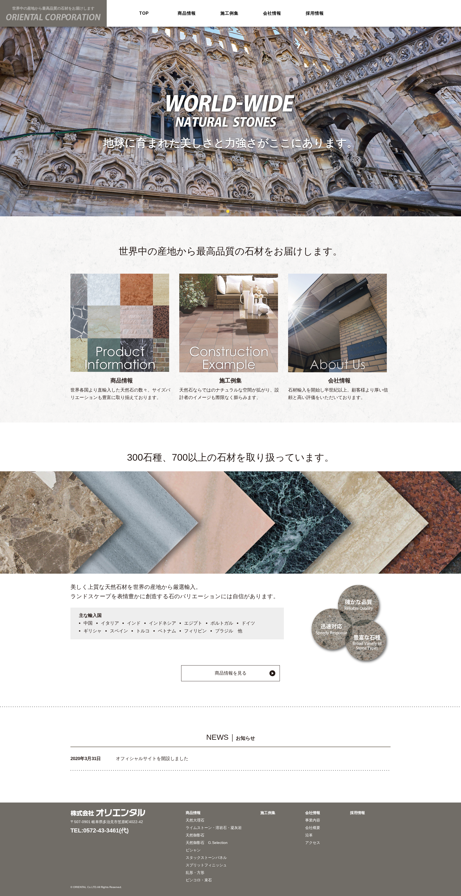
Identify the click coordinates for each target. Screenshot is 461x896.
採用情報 (315, 13)
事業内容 (312, 820)
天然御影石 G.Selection (207, 842)
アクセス (312, 842)
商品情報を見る (231, 673)
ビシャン (193, 850)
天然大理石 (195, 820)
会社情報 (272, 13)
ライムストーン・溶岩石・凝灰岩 (214, 827)
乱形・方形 (195, 872)
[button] (222, 211)
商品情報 (187, 13)
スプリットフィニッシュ (206, 865)
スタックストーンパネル (206, 857)
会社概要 (312, 827)
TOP (144, 13)
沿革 (309, 835)
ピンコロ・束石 (199, 880)
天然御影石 (195, 835)
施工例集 (229, 13)
